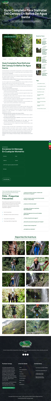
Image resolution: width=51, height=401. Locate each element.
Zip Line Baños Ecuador (41, 89)
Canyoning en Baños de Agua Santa (45, 74)
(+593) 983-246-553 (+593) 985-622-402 (39, 374)
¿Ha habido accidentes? (29, 229)
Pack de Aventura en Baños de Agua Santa (44, 61)
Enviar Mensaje (6, 179)
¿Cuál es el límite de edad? (30, 204)
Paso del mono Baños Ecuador (40, 105)
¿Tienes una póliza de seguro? (31, 218)
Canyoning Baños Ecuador (41, 86)
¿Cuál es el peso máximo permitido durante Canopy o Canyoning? (34, 199)
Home (13, 21)
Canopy (20, 371)
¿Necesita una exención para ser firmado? (34, 221)
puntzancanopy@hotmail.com (41, 370)
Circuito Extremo (43, 68)
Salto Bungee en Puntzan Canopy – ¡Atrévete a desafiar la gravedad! (44, 52)
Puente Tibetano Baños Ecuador (41, 98)
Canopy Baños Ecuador (41, 83)
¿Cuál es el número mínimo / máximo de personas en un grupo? (33, 193)
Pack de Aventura (22, 376)
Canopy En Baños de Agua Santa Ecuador (44, 43)
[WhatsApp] (46, 2)
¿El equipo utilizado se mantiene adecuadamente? (31, 209)
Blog (20, 382)
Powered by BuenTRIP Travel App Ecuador (25, 398)
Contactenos (21, 384)
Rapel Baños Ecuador (40, 91)
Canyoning (21, 373)
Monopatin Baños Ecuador (41, 108)
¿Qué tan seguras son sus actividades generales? (33, 214)
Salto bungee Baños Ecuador (40, 95)
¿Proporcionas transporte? (30, 225)
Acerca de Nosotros (23, 369)
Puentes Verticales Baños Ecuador (41, 102)
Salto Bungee (21, 380)
